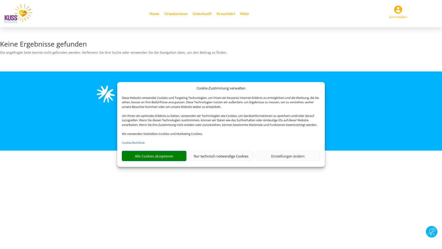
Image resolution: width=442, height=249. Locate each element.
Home (154, 14)
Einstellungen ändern (288, 156)
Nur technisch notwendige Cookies (221, 156)
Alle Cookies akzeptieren (154, 156)
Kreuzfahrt (226, 14)
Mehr (244, 14)
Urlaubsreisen (176, 14)
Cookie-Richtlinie (133, 143)
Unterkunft (202, 14)
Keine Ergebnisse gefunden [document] (43, 45)
